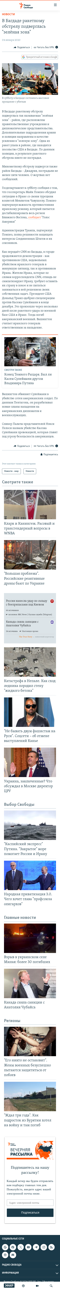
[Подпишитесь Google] (5, 1247)
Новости (8, 14)
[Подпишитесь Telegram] (36, 1247)
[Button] (22, 47)
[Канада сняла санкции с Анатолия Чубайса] (30, 983)
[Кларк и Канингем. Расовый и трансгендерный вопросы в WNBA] (30, 504)
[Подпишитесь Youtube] (28, 1247)
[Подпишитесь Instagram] (43, 1247)
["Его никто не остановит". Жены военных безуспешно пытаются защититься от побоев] (30, 1041)
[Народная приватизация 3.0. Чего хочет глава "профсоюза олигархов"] (30, 875)
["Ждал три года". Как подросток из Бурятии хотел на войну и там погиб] (30, 1096)
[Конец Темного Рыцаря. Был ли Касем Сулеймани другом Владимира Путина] (30, 351)
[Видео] (37, 1286)
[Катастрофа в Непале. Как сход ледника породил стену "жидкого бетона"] (30, 662)
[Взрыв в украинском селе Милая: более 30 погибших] (30, 938)
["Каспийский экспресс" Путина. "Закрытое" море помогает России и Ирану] (30, 825)
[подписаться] (13, 1255)
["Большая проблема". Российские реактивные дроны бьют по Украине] (30, 554)
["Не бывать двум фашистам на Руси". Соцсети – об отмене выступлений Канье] (30, 712)
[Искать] (51, 1286)
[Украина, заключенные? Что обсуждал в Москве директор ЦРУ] (30, 762)
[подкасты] (23, 1286)
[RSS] (51, 1247)
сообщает (34, 217)
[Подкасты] (5, 1255)
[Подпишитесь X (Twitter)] (21, 1247)
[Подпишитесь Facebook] (13, 1247)
